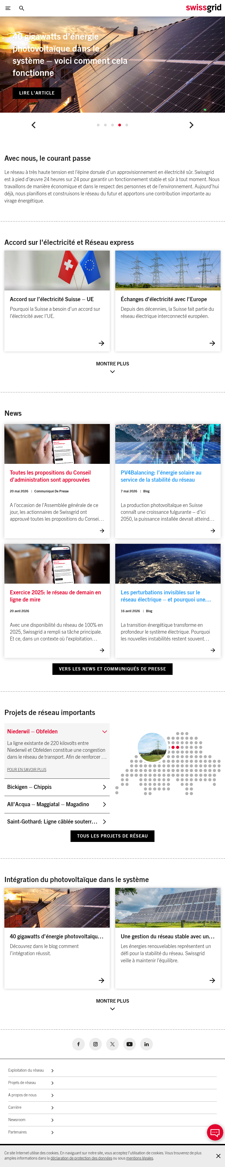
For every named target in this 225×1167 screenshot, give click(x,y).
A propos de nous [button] (22, 1095)
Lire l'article (37, 93)
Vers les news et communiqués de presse (112, 669)
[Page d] (203, 8)
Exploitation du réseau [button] (26, 1070)
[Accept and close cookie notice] (218, 1156)
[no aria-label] (78, 1044)
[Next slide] (191, 125)
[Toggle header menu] (8, 8)
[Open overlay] (215, 1132)
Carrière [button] (14, 1108)
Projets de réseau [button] (22, 1083)
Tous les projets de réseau (112, 836)
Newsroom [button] (17, 1120)
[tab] (98, 125)
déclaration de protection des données (81, 1158)
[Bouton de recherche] (21, 8)
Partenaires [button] (17, 1132)
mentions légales (139, 1158)
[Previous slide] (33, 125)
